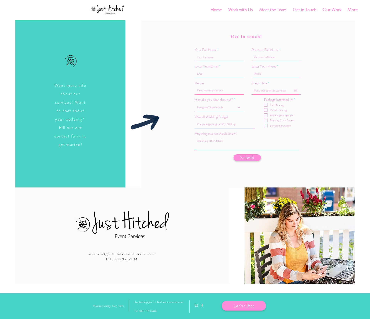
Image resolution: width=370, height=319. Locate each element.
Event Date (261, 83)
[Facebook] (202, 305)
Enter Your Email (207, 66)
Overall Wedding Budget (211, 117)
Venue (199, 83)
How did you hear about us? (214, 99)
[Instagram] (196, 305)
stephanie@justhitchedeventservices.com (122, 254)
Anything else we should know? (216, 133)
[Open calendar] (295, 90)
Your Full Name (206, 50)
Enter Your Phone (264, 66)
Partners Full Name (265, 50)
